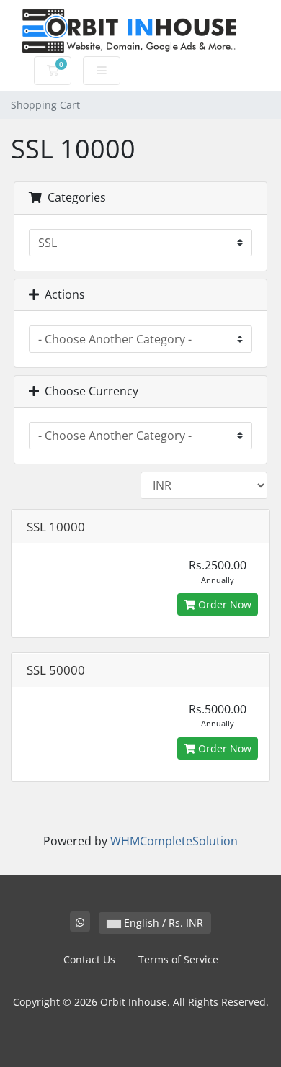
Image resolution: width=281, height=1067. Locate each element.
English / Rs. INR (162, 922)
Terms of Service (178, 959)
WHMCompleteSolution (174, 841)
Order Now (223, 604)
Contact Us (89, 959)
